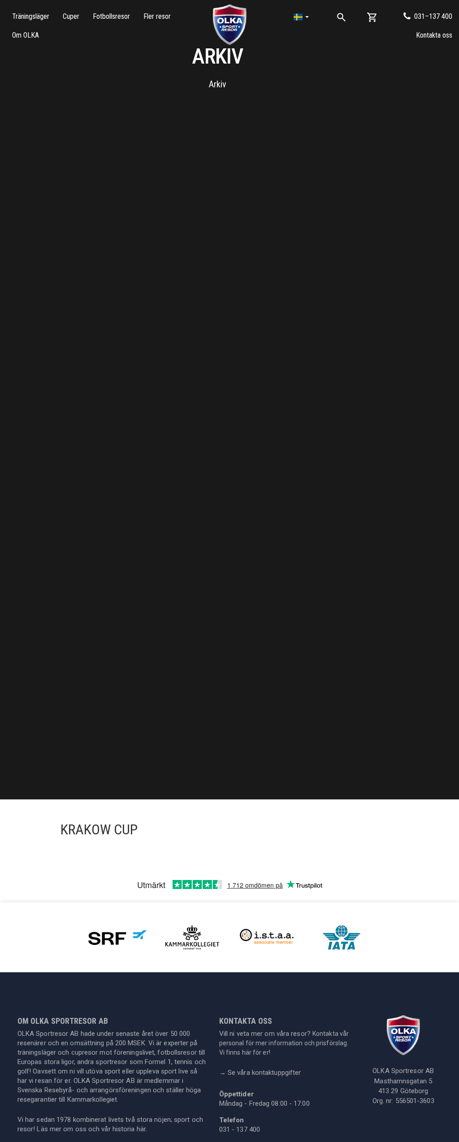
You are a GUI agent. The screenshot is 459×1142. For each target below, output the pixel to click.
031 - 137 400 (239, 1129)
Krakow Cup (99, 829)
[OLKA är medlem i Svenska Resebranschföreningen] (117, 936)
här (141, 1129)
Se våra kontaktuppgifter (260, 1073)
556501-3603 (414, 1101)
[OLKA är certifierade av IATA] (341, 936)
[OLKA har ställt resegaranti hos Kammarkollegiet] (192, 936)
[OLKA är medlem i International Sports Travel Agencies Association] (267, 936)
